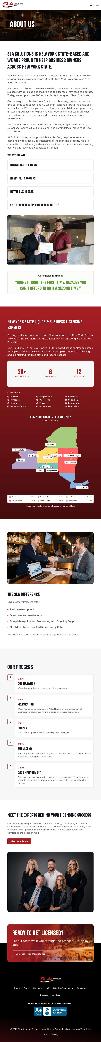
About (26, 988)
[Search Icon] (91, 4)
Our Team (56, 995)
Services (37, 988)
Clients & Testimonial (63, 988)
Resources (82, 988)
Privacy (54, 1034)
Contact (44, 995)
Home (17, 988)
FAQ (47, 988)
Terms (46, 1034)
